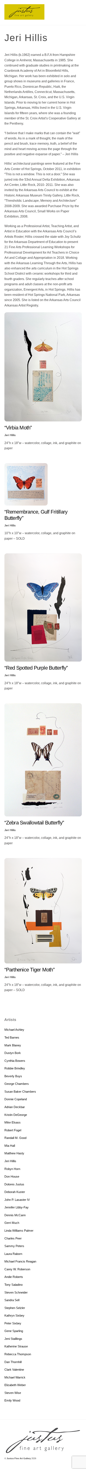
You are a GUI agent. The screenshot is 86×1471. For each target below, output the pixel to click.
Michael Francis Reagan (20, 1261)
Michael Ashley (14, 1029)
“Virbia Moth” (18, 427)
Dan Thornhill (13, 1362)
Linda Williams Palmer (18, 1230)
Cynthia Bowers (14, 1060)
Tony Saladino (13, 1284)
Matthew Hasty (14, 1153)
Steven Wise (12, 1392)
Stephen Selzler (14, 1308)
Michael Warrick (14, 1377)
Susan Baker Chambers (20, 1091)
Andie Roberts (13, 1277)
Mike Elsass (12, 1122)
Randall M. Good (15, 1138)
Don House (11, 1176)
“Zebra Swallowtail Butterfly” (34, 822)
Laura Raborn (13, 1253)
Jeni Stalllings (13, 1338)
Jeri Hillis (10, 435)
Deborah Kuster (14, 1192)
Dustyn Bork (12, 1053)
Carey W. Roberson (17, 1269)
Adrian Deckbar (14, 1107)
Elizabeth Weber (15, 1385)
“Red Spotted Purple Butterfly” (36, 668)
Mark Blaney (12, 1045)
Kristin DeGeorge (15, 1114)
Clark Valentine (14, 1369)
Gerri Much (11, 1222)
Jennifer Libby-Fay (16, 1207)
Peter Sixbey (12, 1323)
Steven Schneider (16, 1292)
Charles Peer (13, 1238)
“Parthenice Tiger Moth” (29, 969)
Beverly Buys (13, 1076)
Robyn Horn (12, 1169)
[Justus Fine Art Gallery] (24, 18)
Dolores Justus (14, 1184)
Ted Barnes (11, 1037)
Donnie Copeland (15, 1099)
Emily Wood (12, 1400)
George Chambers (16, 1083)
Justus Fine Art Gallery (19, 1458)
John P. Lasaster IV (17, 1199)
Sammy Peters (14, 1246)
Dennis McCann (15, 1215)
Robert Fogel (12, 1130)
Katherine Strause (16, 1346)
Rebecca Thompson (17, 1354)
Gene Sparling (13, 1331)
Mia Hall (9, 1145)
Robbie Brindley (14, 1068)
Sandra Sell (11, 1300)
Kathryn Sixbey (14, 1315)
